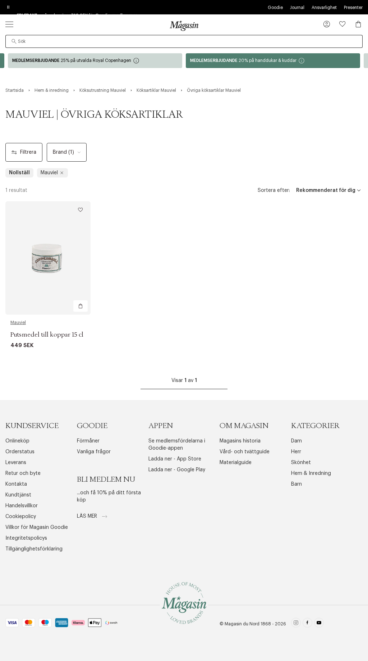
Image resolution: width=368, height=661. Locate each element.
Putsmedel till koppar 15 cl (46, 335)
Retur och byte (23, 473)
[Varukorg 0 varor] (358, 24)
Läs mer (87, 516)
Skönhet (301, 462)
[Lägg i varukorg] (80, 306)
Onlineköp (17, 441)
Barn (296, 484)
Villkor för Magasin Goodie (36, 527)
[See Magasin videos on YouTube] (319, 624)
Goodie (275, 7)
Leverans (15, 462)
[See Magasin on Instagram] (296, 624)
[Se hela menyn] (9, 24)
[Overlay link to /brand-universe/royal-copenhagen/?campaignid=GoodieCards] (95, 60)
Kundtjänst (18, 495)
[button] (326, 24)
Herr (296, 451)
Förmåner (88, 441)
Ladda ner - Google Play (176, 469)
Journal (297, 7)
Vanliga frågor (94, 451)
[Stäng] (297, 367)
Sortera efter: (274, 190)
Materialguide (236, 462)
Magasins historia (240, 441)
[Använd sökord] (14, 41)
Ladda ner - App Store (174, 459)
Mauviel (18, 322)
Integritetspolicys (26, 538)
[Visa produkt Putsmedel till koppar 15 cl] (48, 258)
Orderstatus (19, 451)
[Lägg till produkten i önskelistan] (80, 210)
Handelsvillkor (21, 505)
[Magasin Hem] (184, 25)
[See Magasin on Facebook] (307, 624)
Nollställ (19, 172)
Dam (296, 441)
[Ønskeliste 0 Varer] (342, 24)
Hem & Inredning (311, 473)
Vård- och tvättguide (245, 451)
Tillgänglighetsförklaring (34, 549)
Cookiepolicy (20, 516)
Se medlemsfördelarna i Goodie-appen (176, 445)
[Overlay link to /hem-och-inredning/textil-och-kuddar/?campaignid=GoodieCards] (273, 60)
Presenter (353, 7)
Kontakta (16, 484)
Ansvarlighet (324, 7)
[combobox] (184, 41)
